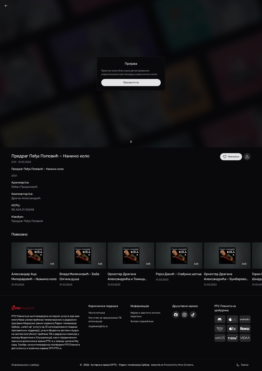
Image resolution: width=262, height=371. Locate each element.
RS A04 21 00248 (22, 209)
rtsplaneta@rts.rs (98, 326)
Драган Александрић (26, 198)
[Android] (220, 319)
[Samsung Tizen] (232, 338)
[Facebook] (175, 314)
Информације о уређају (25, 364)
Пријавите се (131, 82)
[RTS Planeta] (22, 308)
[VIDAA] (245, 338)
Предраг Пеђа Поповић (27, 221)
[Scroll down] (131, 142)
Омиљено (233, 156)
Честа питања (96, 312)
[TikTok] (193, 314)
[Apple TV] (232, 328)
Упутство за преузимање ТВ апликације (104, 319)
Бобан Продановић (24, 186)
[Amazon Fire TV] (220, 328)
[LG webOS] (220, 338)
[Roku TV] (245, 328)
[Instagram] (184, 314)
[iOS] (232, 319)
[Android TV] (245, 319)
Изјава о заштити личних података (145, 314)
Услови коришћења (141, 321)
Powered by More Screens (178, 364)
